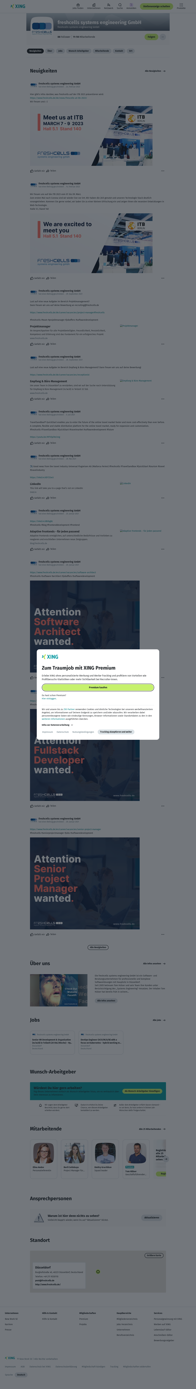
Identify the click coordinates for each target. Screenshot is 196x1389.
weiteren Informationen (53, 719)
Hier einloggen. (49, 698)
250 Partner (69, 709)
